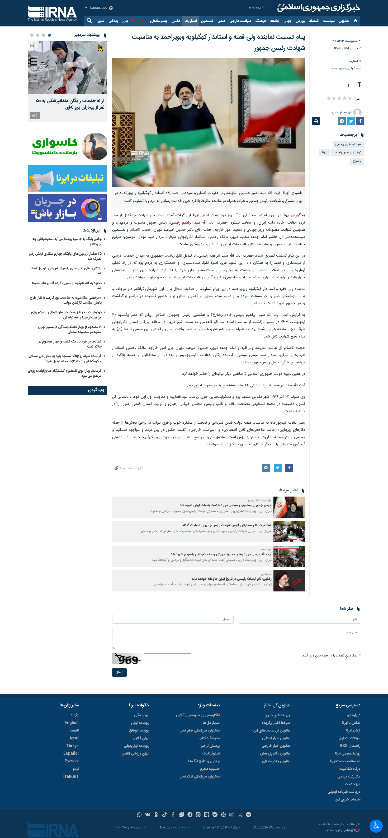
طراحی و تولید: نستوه (338, 830)
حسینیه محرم (210, 769)
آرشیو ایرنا (353, 731)
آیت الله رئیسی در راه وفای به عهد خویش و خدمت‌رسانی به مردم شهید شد (221, 554)
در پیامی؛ (266, 574)
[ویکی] (147, 815)
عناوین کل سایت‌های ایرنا (271, 731)
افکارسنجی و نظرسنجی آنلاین (198, 715)
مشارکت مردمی (348, 777)
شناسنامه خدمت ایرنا (345, 761)
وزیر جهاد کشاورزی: (259, 500)
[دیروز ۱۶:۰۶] (67, 67)
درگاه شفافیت (349, 769)
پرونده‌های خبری (277, 715)
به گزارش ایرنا (294, 215)
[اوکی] (156, 815)
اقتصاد (314, 21)
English (72, 723)
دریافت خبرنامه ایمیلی (344, 792)
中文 (75, 715)
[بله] (215, 815)
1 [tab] (49, 35)
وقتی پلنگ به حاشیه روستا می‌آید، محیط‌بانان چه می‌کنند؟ (67, 241)
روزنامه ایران (140, 723)
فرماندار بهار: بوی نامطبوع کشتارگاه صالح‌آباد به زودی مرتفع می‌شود (65, 373)
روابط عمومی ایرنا (347, 754)
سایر (101, 21)
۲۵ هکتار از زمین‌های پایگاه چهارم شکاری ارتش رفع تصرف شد (65, 256)
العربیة (74, 731)
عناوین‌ (344, 21)
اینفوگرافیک (211, 754)
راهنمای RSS (350, 746)
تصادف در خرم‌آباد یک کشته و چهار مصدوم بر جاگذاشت (70, 344)
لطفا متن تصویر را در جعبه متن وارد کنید (331, 655)
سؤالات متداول (349, 738)
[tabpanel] (67, 81)
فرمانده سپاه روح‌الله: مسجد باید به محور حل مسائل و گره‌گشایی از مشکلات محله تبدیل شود (65, 358)
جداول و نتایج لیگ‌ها (204, 761)
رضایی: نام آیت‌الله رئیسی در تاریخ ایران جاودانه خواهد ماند (232, 579)
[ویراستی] (181, 815)
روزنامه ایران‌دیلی (136, 746)
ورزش (300, 21)
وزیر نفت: (265, 549)
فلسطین (207, 21)
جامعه (274, 21)
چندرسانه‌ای (158, 21)
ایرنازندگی (141, 715)
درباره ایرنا (353, 715)
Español (71, 754)
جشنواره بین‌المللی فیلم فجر (200, 731)
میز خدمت (352, 784)
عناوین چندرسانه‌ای (276, 761)
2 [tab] (43, 35)
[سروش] (189, 815)
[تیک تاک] (164, 815)
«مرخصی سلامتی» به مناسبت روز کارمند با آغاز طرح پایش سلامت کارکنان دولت (66, 300)
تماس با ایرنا (351, 723)
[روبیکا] (231, 815)
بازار (125, 21)
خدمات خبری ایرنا (347, 800)
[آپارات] (223, 815)
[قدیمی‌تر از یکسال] (289, 507)
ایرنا (318, 8)
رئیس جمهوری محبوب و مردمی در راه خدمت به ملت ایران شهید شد (226, 505)
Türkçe (72, 746)
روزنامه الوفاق (139, 731)
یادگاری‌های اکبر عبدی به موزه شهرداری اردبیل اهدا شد (66, 271)
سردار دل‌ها (211, 723)
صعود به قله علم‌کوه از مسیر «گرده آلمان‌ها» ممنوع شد (66, 285)
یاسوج (357, 161)
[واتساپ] (139, 815)
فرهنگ (260, 21)
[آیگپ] (206, 815)
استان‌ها (190, 21)
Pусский (72, 761)
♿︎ (376, 825)
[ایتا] (198, 815)
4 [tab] (32, 35)
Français (71, 777)
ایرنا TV (137, 21)
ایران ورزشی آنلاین (135, 754)
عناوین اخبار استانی (276, 738)
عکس (176, 21)
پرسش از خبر (210, 746)
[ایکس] (240, 815)
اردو (76, 769)
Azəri (74, 738)
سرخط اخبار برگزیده (276, 723)
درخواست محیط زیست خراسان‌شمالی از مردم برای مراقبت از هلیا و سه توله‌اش (66, 314)
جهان (287, 21)
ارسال (119, 672)
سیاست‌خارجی (240, 21)
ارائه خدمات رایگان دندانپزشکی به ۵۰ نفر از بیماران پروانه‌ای (70, 104)
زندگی (113, 21)
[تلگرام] (248, 815)
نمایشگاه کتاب (209, 738)
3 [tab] (37, 35)
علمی (221, 21)
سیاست (329, 21)
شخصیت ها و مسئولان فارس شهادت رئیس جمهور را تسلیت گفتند (227, 525)
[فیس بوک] (173, 815)
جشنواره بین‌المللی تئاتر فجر (200, 777)
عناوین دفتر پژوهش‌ (275, 754)
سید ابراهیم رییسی (348, 144)
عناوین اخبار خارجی (276, 746)
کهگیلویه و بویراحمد (343, 68)
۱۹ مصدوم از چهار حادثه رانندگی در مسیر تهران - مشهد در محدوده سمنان (69, 329)
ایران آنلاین (141, 738)
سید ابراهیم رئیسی (185, 223)
